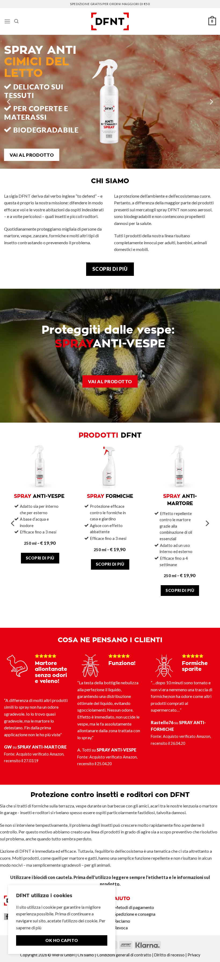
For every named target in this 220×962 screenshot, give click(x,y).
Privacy (194, 955)
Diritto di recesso (169, 955)
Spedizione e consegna (134, 913)
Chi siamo (86, 955)
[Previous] (9, 101)
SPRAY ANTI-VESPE (116, 749)
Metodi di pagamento (134, 907)
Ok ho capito (61, 940)
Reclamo (122, 920)
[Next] (211, 101)
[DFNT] (110, 21)
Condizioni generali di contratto (124, 955)
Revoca (121, 927)
